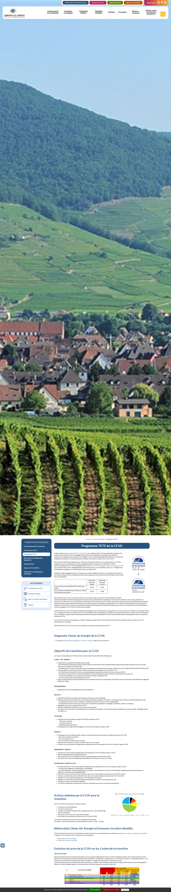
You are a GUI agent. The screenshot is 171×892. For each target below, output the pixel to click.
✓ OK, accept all (95, 889)
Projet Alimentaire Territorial (34, 546)
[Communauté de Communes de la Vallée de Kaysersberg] (14, 17)
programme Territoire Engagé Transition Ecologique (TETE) (105, 565)
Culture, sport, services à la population (151, 12)
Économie (122, 12)
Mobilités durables (99, 12)
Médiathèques (115, 2)
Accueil (88, 539)
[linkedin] (165, 2)
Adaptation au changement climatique (33, 573)
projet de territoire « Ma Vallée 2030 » (78, 553)
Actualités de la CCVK (35, 588)
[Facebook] (162, 2)
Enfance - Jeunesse (136, 12)
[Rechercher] (163, 14)
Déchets (111, 12)
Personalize (125, 889)
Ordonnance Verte (30, 550)
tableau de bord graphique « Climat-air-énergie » (78, 640)
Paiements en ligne (34, 594)
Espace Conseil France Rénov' (38, 599)
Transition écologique (68, 12)
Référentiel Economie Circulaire (67, 840)
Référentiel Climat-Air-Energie (67, 838)
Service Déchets (98, 2)
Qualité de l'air (29, 564)
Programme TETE (30, 554)
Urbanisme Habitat (83, 12)
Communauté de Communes (53, 12)
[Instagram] (158, 2)
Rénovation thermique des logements (33, 559)
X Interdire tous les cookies (110, 889)
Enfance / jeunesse (133, 2)
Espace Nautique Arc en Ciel (75, 2)
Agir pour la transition (31, 568)
